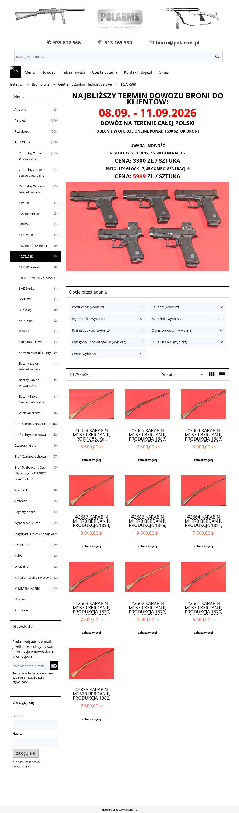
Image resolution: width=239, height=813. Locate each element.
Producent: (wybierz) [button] (88, 307)
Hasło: (17, 733)
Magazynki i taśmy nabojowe (34, 534)
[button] (91, 459)
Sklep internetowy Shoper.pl (120, 810)
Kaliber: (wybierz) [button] (165, 307)
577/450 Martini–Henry (35, 353)
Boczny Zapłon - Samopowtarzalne (31, 399)
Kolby (18, 555)
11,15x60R (26, 235)
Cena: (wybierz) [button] (84, 353)
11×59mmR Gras (30, 342)
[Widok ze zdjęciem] (212, 374)
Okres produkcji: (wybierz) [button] (172, 330)
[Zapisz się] (54, 665)
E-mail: (18, 716)
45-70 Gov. (26, 321)
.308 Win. (25, 224)
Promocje (21, 610)
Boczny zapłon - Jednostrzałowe (30, 366)
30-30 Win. (26, 299)
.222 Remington (30, 213)
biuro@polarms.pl (176, 42)
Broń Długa (22, 142)
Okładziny (21, 566)
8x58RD (24, 331)
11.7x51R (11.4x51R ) (33, 246)
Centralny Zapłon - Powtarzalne (31, 156)
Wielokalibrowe (29, 413)
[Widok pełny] (222, 374)
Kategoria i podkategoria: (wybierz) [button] (99, 342)
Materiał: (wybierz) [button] (166, 318)
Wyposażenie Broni (27, 523)
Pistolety (20, 120)
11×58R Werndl (29, 267)
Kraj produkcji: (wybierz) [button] (91, 330)
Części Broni (22, 545)
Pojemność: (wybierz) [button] (88, 318)
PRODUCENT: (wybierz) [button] (169, 342)
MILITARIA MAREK (27, 588)
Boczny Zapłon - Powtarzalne (30, 383)
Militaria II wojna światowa (32, 577)
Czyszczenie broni (26, 445)
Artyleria (20, 109)
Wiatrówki (21, 490)
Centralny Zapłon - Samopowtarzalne (31, 173)
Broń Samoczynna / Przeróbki (35, 424)
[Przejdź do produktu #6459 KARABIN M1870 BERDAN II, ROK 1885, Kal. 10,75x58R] (91, 406)
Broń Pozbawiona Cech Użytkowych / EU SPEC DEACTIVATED (30, 473)
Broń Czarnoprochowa (30, 456)
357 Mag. (25, 310)
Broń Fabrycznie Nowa (30, 435)
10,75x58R (26, 256)
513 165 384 (117, 42)
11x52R (24, 203)
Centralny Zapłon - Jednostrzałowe (31, 189)
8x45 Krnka (26, 288)
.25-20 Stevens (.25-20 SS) (36, 278)
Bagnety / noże (24, 512)
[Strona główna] (119, 19)
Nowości (20, 599)
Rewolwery (22, 131)
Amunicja (20, 501)
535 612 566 (66, 42)
